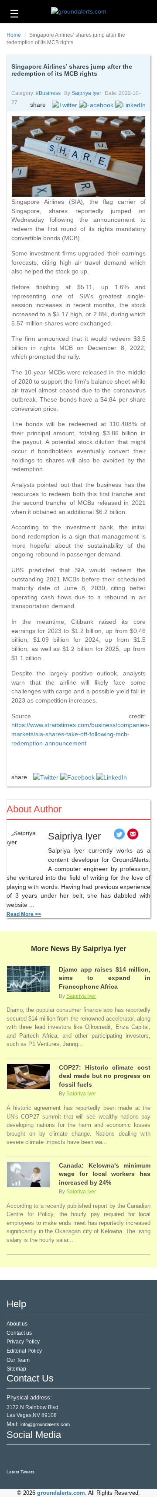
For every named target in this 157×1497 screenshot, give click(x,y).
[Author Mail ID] (132, 836)
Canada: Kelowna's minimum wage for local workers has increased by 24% (104, 1174)
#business (48, 93)
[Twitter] (119, 836)
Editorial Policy (24, 1351)
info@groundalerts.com (45, 1424)
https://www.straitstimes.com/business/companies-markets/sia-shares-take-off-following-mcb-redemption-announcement (80, 733)
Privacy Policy (23, 1342)
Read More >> (24, 914)
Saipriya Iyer (86, 93)
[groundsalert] (14, 1457)
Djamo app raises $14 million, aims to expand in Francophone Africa (104, 978)
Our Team (18, 1360)
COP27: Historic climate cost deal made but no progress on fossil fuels (104, 1076)
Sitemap (16, 1369)
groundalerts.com (61, 1493)
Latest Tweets (20, 1471)
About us (17, 1324)
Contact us (19, 1333)
